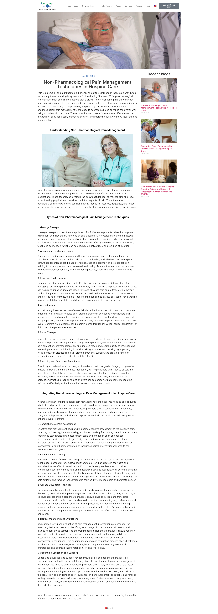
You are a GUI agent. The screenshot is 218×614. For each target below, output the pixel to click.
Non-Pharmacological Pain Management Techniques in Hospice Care (159, 107)
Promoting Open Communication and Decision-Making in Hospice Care (157, 148)
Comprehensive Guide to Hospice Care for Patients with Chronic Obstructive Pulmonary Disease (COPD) (157, 190)
